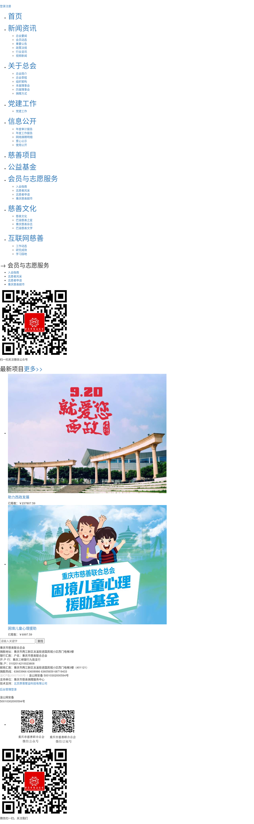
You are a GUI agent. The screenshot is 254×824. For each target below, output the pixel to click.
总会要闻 (21, 36)
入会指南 (21, 186)
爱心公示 (21, 141)
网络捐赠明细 (24, 137)
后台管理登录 (8, 689)
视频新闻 (21, 55)
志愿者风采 (23, 190)
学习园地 (21, 254)
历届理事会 (23, 89)
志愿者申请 (23, 194)
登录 (3, 6)
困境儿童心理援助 (22, 628)
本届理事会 (23, 85)
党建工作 (21, 111)
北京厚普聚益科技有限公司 (30, 683)
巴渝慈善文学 (24, 228)
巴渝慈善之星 (24, 220)
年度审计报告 (24, 129)
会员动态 (21, 40)
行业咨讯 (21, 51)
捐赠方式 (21, 93)
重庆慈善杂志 (24, 224)
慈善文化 (21, 216)
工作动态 (21, 246)
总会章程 (21, 77)
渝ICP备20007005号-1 (14, 675)
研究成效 (21, 250)
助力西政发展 (18, 496)
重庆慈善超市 (24, 198)
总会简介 (21, 73)
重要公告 (21, 44)
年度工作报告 (24, 133)
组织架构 (21, 81)
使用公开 (21, 145)
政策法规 (21, 48)
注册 (8, 6)
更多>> (33, 368)
